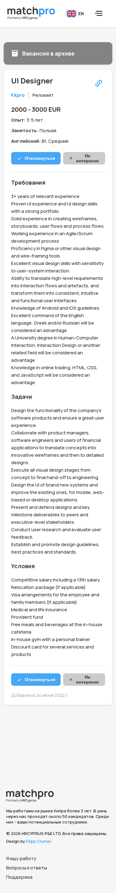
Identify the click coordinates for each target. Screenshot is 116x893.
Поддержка (19, 877)
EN (81, 13)
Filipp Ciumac (39, 841)
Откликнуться (40, 158)
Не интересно (87, 158)
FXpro (18, 95)
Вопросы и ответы (26, 867)
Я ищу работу (21, 858)
